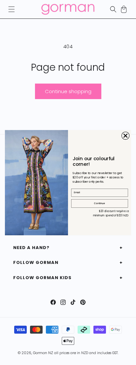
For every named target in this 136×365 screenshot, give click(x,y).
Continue (99, 203)
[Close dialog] (125, 135)
